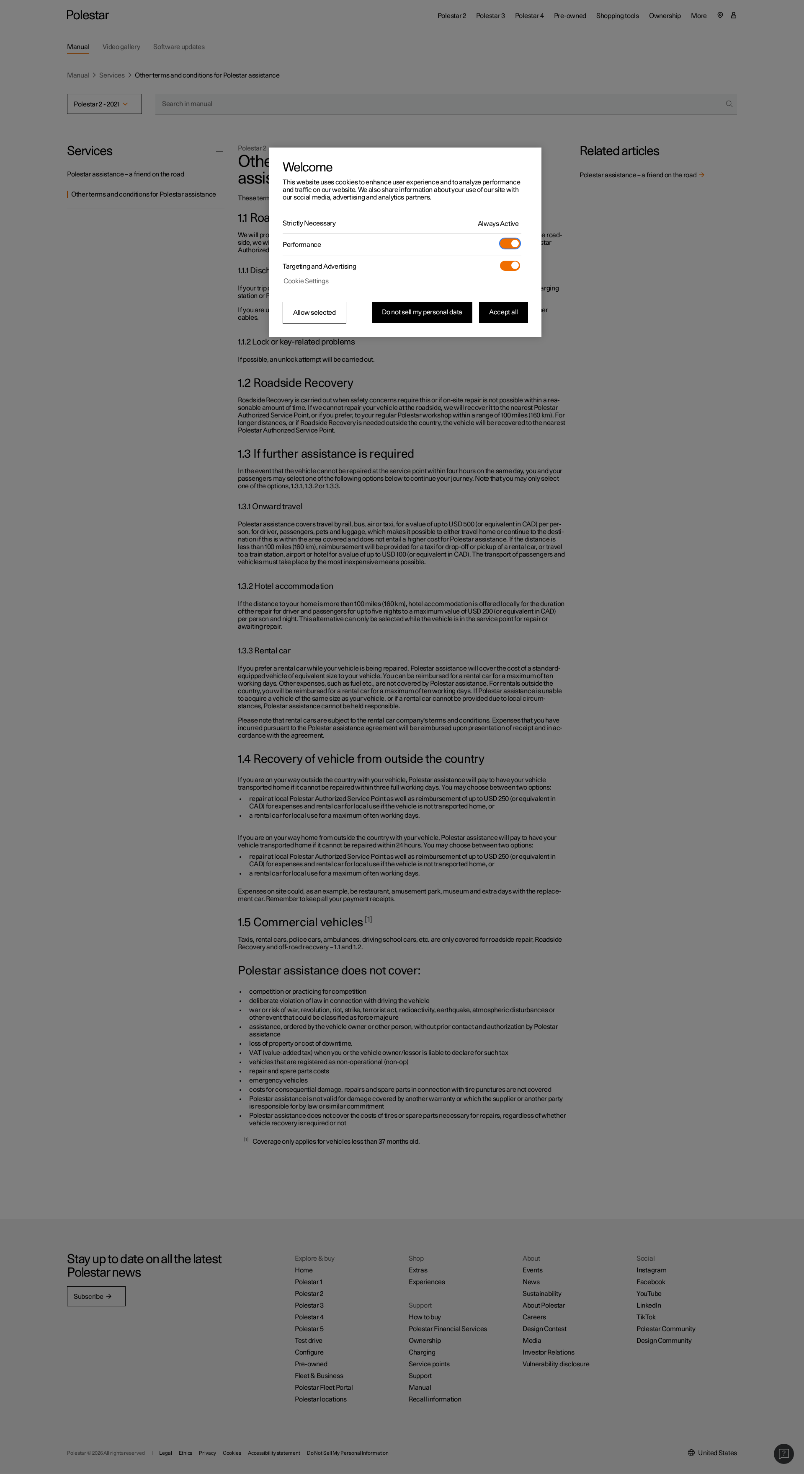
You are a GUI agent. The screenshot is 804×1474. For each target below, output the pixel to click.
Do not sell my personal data (422, 312)
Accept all (503, 312)
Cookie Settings (306, 281)
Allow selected (314, 312)
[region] (405, 242)
